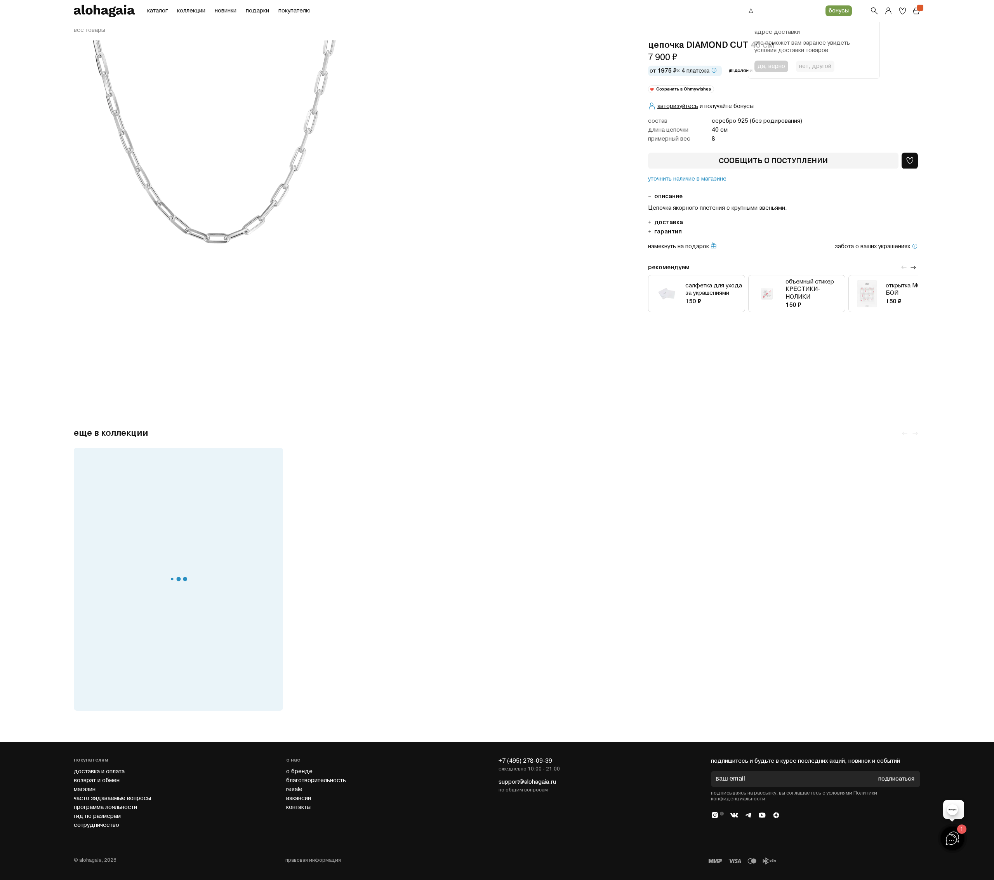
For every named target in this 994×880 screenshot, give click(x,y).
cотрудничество (96, 825)
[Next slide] (913, 267)
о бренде (299, 771)
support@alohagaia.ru (527, 782)
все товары (89, 30)
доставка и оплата (99, 771)
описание (668, 196)
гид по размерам (97, 816)
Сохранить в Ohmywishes (683, 88)
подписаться (896, 779)
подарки (257, 11)
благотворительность (316, 780)
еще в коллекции (111, 433)
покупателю (294, 11)
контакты (298, 807)
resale (294, 789)
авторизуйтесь (677, 106)
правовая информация (313, 860)
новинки (225, 11)
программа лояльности (105, 807)
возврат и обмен (97, 780)
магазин (85, 789)
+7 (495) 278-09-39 (525, 761)
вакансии (298, 798)
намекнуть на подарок (678, 246)
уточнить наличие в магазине (687, 179)
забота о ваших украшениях (872, 246)
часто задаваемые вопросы (112, 798)
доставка (668, 222)
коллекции (191, 11)
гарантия (668, 231)
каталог (157, 11)
